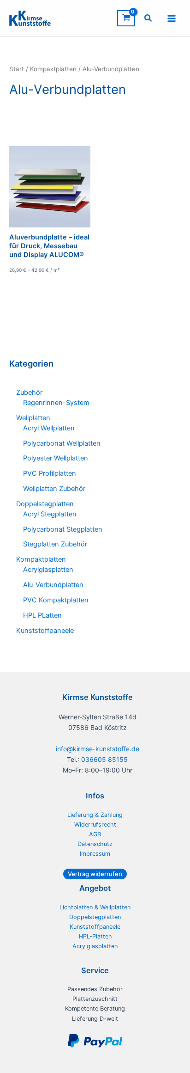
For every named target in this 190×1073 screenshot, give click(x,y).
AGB (95, 834)
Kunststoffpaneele (95, 926)
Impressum (95, 853)
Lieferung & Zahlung (95, 814)
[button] (148, 19)
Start (16, 69)
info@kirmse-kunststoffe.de (97, 749)
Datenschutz (95, 843)
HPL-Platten (95, 936)
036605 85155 (104, 759)
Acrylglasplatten (95, 946)
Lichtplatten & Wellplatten (95, 907)
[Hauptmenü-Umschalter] (171, 18)
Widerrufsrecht (95, 824)
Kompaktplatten (53, 69)
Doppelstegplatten (95, 917)
